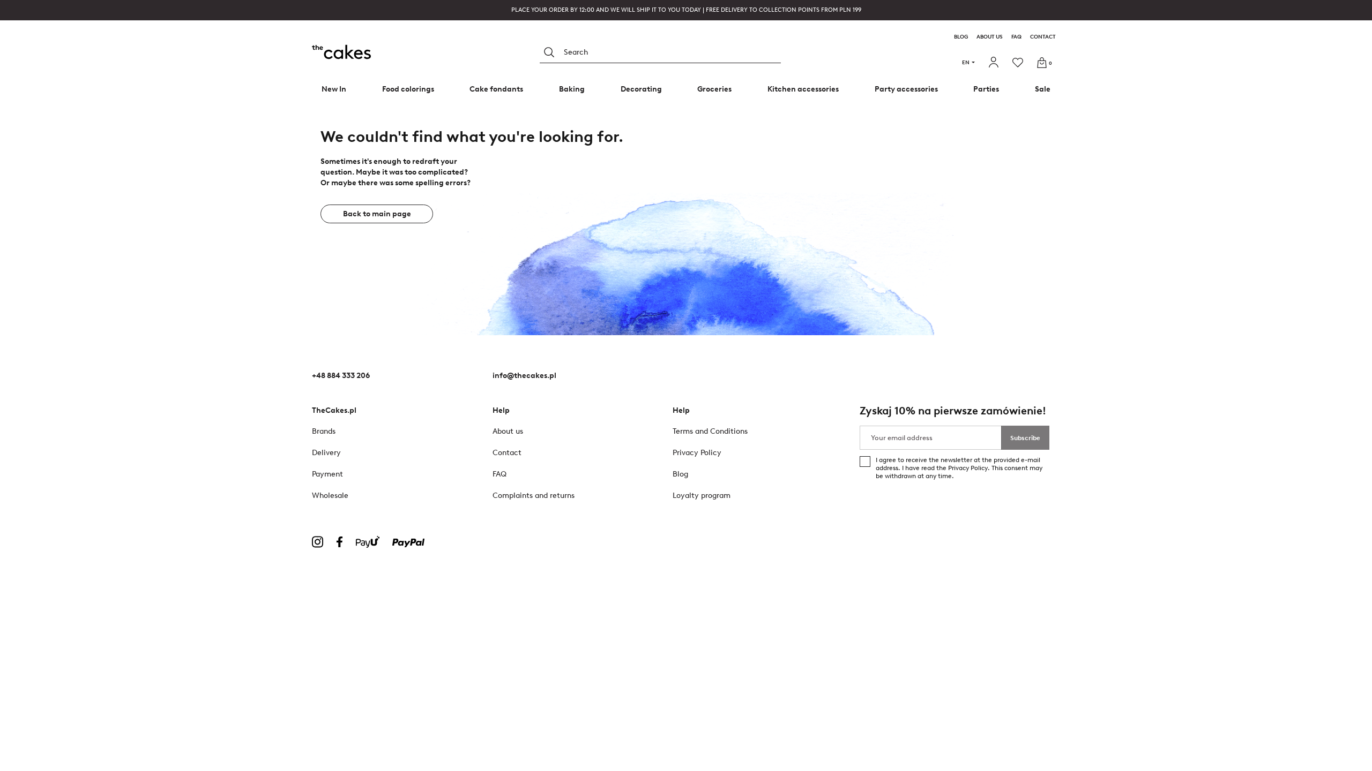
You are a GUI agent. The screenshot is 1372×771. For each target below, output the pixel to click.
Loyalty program (701, 496)
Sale (1042, 89)
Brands (323, 431)
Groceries (714, 89)
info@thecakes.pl (524, 376)
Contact (1043, 37)
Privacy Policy (968, 468)
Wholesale (330, 496)
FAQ (1016, 37)
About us (989, 37)
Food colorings (408, 89)
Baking (572, 89)
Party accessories (906, 89)
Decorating (641, 89)
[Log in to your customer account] (995, 62)
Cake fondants (496, 89)
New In (334, 89)
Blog (961, 37)
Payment (327, 474)
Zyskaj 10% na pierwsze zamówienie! (953, 411)
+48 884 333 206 (341, 376)
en (966, 62)
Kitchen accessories (803, 89)
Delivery (326, 453)
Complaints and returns (534, 496)
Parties (986, 89)
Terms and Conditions (710, 431)
